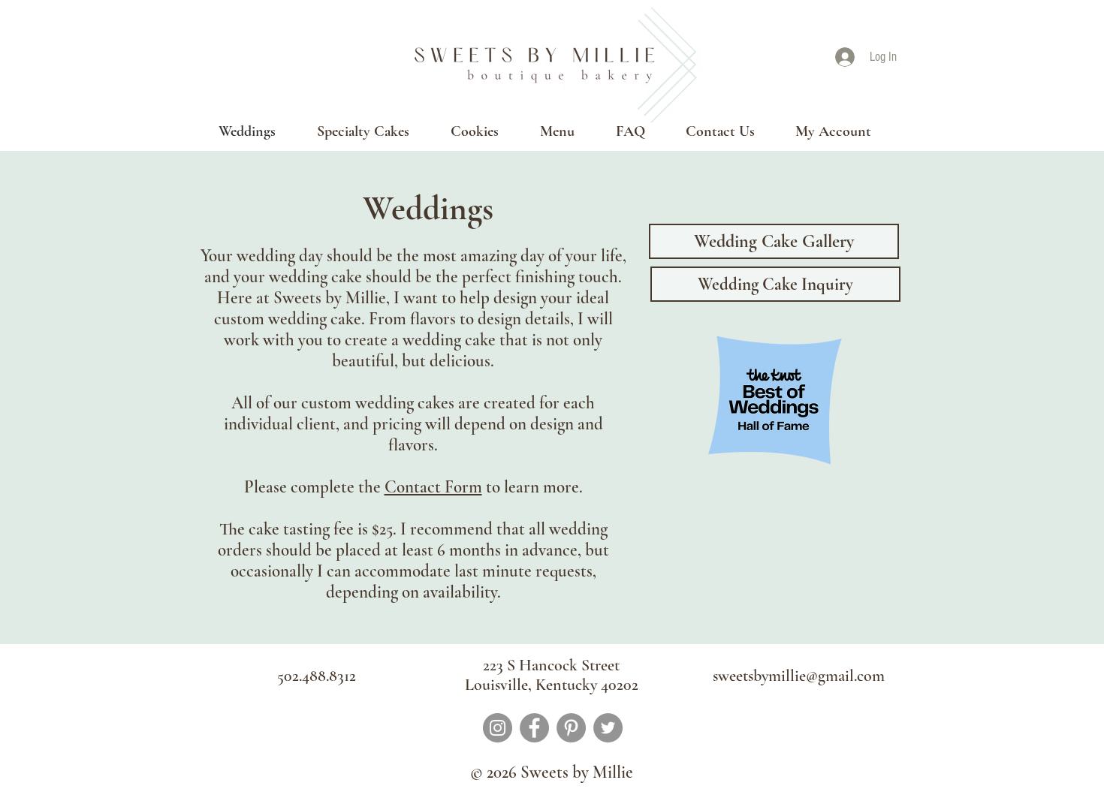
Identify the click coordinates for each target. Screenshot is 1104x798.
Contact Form (433, 487)
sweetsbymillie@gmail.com (799, 675)
